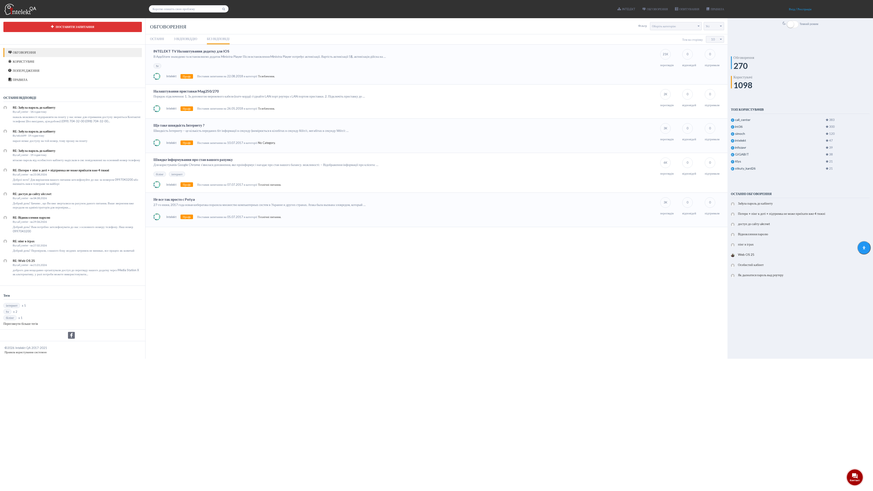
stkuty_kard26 (745, 168)
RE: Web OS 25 (24, 261)
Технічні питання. (269, 184)
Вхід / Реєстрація (800, 9)
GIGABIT (742, 154)
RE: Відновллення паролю (31, 217)
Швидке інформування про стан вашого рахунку (193, 159)
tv (7, 311)
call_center (22, 111)
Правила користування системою (26, 352)
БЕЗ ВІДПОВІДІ (218, 39)
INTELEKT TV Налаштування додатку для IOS (191, 51)
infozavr (740, 147)
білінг (10, 318)
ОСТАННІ (157, 39)
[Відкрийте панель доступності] (864, 248)
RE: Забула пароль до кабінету (34, 107)
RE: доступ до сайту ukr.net (32, 194)
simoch (740, 133)
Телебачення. (266, 76)
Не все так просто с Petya (174, 199)
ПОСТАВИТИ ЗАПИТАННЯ (74, 27)
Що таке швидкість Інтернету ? (179, 125)
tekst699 (21, 135)
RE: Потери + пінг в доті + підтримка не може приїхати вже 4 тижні (61, 170)
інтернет (12, 305)
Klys (738, 161)
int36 (739, 126)
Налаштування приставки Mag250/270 (186, 91)
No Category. (267, 143)
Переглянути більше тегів (20, 324)
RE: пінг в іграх (24, 241)
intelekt (740, 140)
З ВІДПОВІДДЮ (185, 39)
